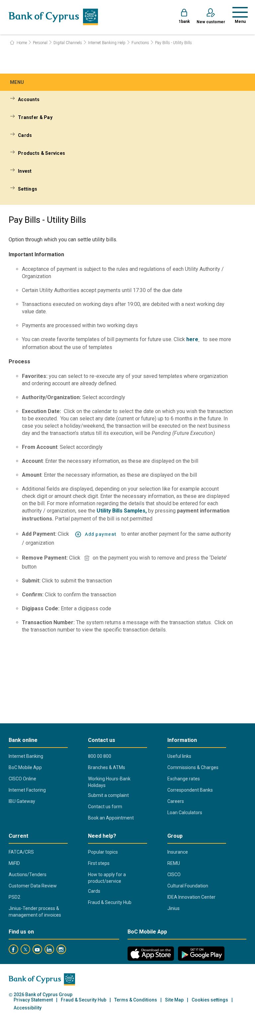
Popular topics (103, 852)
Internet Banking (26, 756)
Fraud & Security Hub (109, 902)
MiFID (14, 863)
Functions (140, 42)
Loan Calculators (184, 812)
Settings (27, 189)
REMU (173, 863)
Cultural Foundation (187, 885)
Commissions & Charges (192, 767)
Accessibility (28, 1007)
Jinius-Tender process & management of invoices (35, 912)
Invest (25, 171)
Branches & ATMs (106, 767)
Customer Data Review (33, 885)
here (192, 339)
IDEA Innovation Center (191, 897)
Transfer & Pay (35, 117)
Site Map (174, 999)
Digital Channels (67, 42)
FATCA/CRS (21, 852)
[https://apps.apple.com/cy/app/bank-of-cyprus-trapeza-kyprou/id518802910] (151, 953)
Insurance (177, 852)
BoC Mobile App (25, 767)
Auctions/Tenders (27, 874)
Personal (40, 42)
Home (21, 42)
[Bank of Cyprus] (53, 17)
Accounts (29, 99)
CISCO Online (22, 778)
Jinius (173, 908)
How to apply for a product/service (107, 878)
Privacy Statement (33, 999)
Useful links (179, 756)
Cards (25, 135)
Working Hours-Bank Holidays (109, 782)
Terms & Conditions (135, 999)
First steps (99, 863)
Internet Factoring (27, 790)
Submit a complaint (108, 795)
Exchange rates (183, 778)
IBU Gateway (22, 801)
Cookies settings (210, 999)
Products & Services (41, 153)
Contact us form (105, 806)
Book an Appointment (111, 817)
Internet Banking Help (107, 42)
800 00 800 (99, 756)
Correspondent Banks (190, 790)
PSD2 (14, 897)
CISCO (174, 874)
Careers (175, 801)
